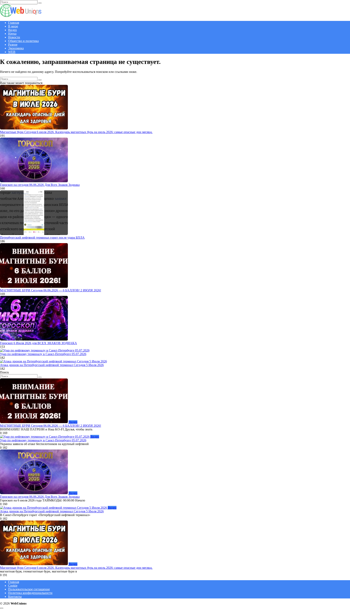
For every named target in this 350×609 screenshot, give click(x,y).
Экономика (16, 48)
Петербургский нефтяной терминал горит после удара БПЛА (42, 237)
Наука (12, 33)
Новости (14, 37)
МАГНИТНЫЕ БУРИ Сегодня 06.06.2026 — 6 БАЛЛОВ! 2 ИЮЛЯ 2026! (50, 290)
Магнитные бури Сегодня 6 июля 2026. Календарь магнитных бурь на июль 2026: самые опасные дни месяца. (76, 132)
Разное (12, 44)
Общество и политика (23, 41)
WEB (11, 52)
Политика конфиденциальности (30, 593)
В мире (13, 26)
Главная (13, 22)
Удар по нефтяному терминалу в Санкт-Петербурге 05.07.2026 (43, 354)
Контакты (15, 596)
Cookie (12, 585)
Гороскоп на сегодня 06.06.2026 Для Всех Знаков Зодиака (40, 184)
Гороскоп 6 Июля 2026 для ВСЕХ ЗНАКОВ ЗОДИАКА (38, 343)
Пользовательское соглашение (29, 589)
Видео (12, 30)
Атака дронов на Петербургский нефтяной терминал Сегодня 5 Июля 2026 (52, 365)
